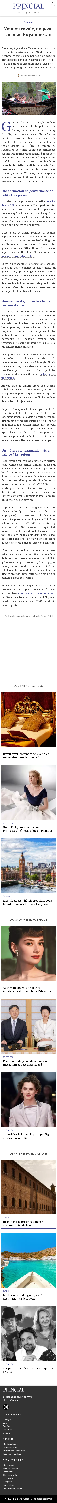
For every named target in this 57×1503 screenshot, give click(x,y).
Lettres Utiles (9, 1471)
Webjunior (7, 1481)
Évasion (6, 1426)
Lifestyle (7, 1419)
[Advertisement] (28, 650)
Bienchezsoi (8, 1465)
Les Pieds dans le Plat (13, 1488)
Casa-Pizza (8, 1478)
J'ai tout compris (10, 1468)
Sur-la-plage (8, 1485)
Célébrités (8, 1429)
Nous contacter (10, 1447)
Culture (6, 1433)
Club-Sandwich (10, 1475)
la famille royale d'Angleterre (18, 256)
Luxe (5, 1423)
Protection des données (14, 1450)
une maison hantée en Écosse (36, 593)
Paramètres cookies (12, 1454)
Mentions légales (11, 1444)
